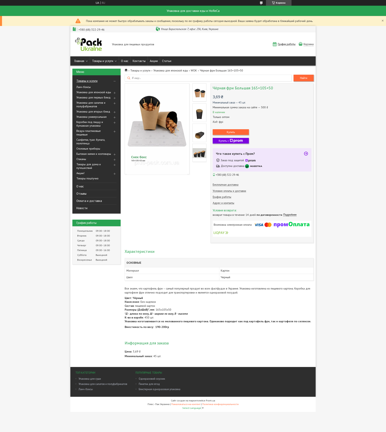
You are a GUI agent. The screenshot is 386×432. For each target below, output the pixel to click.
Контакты (139, 60)
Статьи (166, 60)
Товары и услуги (102, 60)
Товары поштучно (87, 178)
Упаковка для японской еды (93, 92)
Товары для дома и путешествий (88, 166)
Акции (154, 60)
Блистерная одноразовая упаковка (159, 389)
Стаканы (81, 159)
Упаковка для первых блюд (93, 97)
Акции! (80, 173)
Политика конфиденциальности (220, 404)
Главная (79, 60)
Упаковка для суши (90, 378)
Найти (303, 78)
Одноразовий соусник (152, 378)
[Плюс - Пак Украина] (90, 44)
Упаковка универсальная (91, 117)
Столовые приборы (88, 148)
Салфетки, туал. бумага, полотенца (90, 141)
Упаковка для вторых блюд (93, 111)
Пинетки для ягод (149, 384)
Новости (81, 208)
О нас (124, 60)
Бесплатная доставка (225, 184)
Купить (231, 132)
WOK (194, 70)
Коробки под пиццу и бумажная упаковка (89, 123)
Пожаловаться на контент (185, 404)
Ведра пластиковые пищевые (88, 132)
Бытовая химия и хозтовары (93, 154)
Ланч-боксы (83, 87)
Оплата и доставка (89, 201)
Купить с (224, 141)
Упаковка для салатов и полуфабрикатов (90, 104)
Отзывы (81, 193)
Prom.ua (210, 400)
